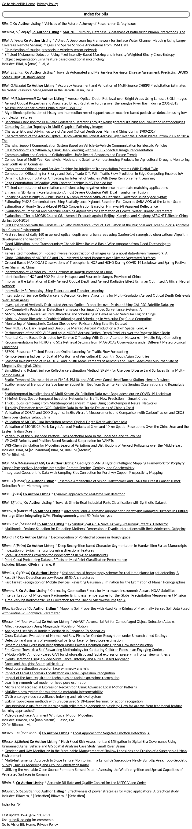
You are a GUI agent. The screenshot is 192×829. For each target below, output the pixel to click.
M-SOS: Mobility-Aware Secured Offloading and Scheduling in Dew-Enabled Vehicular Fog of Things (80, 314)
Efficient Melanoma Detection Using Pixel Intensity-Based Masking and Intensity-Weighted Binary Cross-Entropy (90, 55)
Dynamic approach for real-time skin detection (89, 494)
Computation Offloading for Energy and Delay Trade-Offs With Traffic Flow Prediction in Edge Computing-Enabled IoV (94, 174)
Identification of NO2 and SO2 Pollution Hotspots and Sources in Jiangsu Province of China (73, 277)
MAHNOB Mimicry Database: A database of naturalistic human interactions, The (124, 32)
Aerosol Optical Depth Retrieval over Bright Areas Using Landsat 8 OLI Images (127, 99)
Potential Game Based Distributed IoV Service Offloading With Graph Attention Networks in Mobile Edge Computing (93, 338)
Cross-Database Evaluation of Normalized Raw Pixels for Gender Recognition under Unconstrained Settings (86, 636)
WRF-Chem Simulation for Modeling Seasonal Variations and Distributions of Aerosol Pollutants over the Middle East (93, 446)
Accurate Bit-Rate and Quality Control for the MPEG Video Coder (96, 783)
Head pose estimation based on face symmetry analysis (47, 669)
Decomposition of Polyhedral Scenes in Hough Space (90, 537)
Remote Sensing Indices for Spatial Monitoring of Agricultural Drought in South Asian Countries (77, 356)
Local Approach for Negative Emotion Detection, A (111, 733)
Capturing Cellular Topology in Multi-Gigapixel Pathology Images (54, 127)
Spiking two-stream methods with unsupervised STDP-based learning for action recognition (74, 701)
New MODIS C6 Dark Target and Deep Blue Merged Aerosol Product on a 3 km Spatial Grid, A (76, 328)
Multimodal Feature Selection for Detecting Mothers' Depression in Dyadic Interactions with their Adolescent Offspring (95, 529)
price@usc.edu (19, 820)
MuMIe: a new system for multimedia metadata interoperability (54, 692)
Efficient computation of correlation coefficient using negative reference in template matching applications (86, 188)
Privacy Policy (47, 4)
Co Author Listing (27, 24)
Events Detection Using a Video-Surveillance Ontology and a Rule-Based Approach (67, 659)
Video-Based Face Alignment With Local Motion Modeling (49, 715)
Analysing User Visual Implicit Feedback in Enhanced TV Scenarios (55, 631)
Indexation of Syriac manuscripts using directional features (49, 551)
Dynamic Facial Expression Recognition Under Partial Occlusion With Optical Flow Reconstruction (79, 645)
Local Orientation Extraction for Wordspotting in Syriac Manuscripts (56, 555)
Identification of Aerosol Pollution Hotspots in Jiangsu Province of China (59, 272)
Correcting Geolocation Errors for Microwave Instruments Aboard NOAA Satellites (112, 591)
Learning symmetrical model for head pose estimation (46, 683)
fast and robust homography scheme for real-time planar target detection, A (120, 573)
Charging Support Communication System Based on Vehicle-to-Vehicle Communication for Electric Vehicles (86, 146)
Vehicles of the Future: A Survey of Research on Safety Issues (90, 24)
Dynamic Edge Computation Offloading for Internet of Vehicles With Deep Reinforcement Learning (80, 178)
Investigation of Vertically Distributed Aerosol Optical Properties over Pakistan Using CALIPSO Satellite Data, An (89, 305)
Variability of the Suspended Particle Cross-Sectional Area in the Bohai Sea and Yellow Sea (73, 436)
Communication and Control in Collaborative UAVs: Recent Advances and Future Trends (71, 155)
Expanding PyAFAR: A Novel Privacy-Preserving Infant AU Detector (118, 524)
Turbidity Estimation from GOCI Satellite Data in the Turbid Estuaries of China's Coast (69, 408)
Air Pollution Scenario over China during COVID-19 (43, 108)
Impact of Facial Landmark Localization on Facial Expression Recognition (60, 673)
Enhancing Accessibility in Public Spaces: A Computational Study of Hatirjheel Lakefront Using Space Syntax (86, 197)
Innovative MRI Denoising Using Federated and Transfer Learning (54, 291)
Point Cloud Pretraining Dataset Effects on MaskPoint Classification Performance (66, 560)
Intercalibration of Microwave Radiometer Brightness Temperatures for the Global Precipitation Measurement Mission (95, 595)
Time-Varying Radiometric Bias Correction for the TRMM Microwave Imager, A (65, 600)
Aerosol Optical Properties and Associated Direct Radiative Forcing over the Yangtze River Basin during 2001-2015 (91, 103)
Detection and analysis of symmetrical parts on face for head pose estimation (63, 640)
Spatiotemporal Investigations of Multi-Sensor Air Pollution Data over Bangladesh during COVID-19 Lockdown (88, 394)
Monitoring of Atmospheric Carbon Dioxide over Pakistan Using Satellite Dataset (66, 324)
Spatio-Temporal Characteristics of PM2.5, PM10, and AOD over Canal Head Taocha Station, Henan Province (87, 380)
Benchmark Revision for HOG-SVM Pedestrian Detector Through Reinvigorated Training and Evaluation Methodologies (95, 122)
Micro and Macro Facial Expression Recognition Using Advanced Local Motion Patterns (71, 687)
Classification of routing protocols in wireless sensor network (51, 50)
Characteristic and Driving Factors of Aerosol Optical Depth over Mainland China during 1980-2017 (80, 132)
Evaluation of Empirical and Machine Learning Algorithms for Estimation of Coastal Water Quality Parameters (88, 211)
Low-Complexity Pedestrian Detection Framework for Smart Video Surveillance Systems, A (73, 310)
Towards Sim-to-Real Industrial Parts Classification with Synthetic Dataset (110, 503)
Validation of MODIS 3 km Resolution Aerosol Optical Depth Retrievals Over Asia (66, 422)
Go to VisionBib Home (18, 4)
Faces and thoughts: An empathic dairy (34, 664)
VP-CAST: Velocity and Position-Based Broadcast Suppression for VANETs (59, 441)
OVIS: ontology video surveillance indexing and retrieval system (53, 697)
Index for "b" (11, 805)
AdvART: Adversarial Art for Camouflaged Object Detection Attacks (123, 622)
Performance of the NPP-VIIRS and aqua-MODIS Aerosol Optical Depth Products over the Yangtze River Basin (87, 333)
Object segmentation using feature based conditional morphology (54, 59)
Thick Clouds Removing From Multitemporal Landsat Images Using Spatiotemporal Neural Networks (81, 403)
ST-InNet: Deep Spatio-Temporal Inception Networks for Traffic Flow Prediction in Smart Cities (76, 399)
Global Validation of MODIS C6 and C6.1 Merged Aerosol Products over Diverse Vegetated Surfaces (80, 258)
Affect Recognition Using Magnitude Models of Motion (46, 626)
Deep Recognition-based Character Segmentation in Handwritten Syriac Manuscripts (122, 546)
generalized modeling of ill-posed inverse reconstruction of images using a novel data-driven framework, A (86, 253)
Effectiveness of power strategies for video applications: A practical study (123, 791)
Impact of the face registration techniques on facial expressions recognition (62, 678)
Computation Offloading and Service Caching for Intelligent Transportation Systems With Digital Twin (81, 169)
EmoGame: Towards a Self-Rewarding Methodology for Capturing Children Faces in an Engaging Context (84, 650)
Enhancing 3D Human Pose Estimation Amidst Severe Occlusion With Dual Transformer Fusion (76, 192)
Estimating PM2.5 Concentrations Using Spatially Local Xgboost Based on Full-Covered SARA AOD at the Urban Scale (93, 202)
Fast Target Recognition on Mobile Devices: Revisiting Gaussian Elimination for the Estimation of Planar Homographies (95, 582)
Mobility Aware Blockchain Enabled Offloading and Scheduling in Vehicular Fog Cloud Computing (78, 319)
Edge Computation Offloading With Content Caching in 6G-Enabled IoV (58, 183)
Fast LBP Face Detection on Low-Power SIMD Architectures (49, 578)
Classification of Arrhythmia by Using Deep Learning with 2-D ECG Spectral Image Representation (79, 150)
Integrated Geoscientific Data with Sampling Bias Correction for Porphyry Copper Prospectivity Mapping (84, 473)
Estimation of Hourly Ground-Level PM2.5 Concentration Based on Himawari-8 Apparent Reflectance (81, 207)
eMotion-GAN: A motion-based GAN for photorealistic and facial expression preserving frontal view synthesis (87, 655)
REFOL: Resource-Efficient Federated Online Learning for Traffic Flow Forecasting (66, 352)
